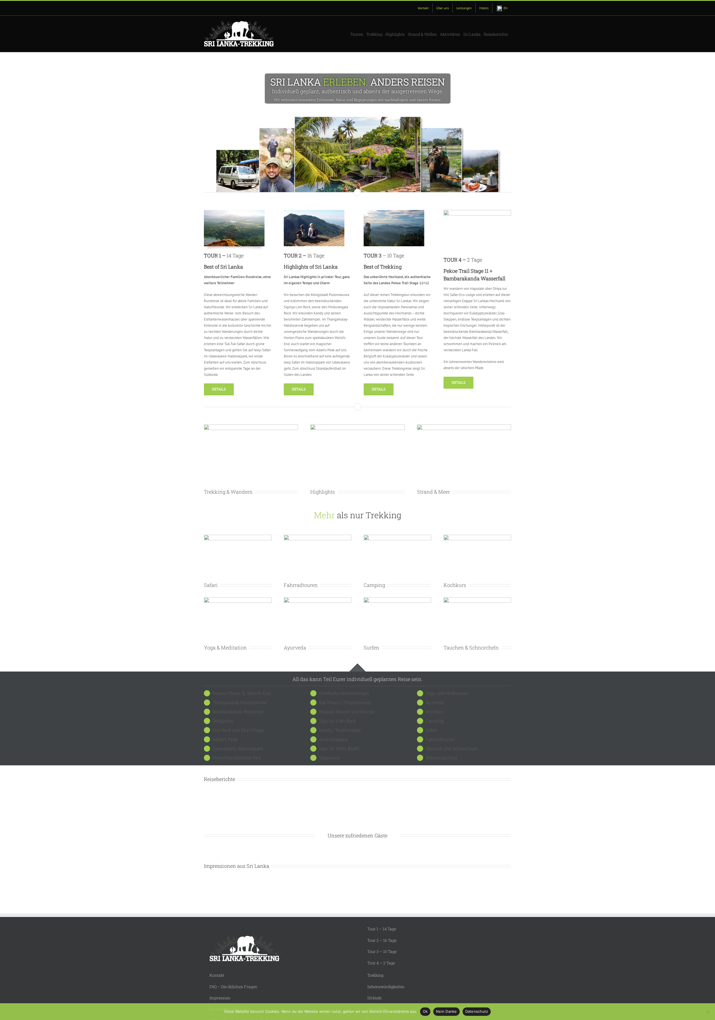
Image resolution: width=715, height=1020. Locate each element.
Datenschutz (476, 1011)
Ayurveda (295, 647)
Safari (211, 585)
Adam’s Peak (225, 739)
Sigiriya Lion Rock (337, 721)
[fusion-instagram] (357, 897)
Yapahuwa (329, 758)
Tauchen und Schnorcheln (452, 749)
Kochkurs (455, 585)
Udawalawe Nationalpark (238, 749)
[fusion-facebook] (346, 897)
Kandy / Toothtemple (340, 730)
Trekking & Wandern (228, 491)
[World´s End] (314, 213)
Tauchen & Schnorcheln (471, 647)
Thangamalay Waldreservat (239, 702)
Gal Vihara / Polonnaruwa (344, 702)
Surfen (371, 647)
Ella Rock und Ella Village (238, 730)
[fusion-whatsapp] (368, 897)
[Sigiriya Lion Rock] (234, 213)
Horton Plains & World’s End (241, 693)
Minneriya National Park (237, 758)
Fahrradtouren (301, 585)
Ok (425, 1011)
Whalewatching (441, 758)
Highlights (322, 491)
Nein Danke (446, 1011)
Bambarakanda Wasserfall (238, 712)
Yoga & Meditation (225, 647)
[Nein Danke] (708, 1011)
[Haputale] (394, 213)
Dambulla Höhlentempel (344, 693)
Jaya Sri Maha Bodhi (339, 749)
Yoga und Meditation (447, 693)
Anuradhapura (333, 739)
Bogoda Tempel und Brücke (347, 712)
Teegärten (223, 721)
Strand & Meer (433, 491)
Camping (374, 585)
